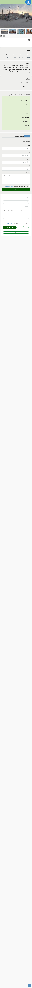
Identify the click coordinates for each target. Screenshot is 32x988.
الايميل (28, 159)
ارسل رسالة (9, 227)
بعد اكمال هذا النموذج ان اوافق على (17, 186)
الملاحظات (27, 172)
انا (29, 165)
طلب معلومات (16, 190)
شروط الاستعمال (8, 186)
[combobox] (16, 169)
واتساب (15, 229)
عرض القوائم (27, 135)
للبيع (28, 40)
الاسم (28, 145)
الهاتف (28, 152)
